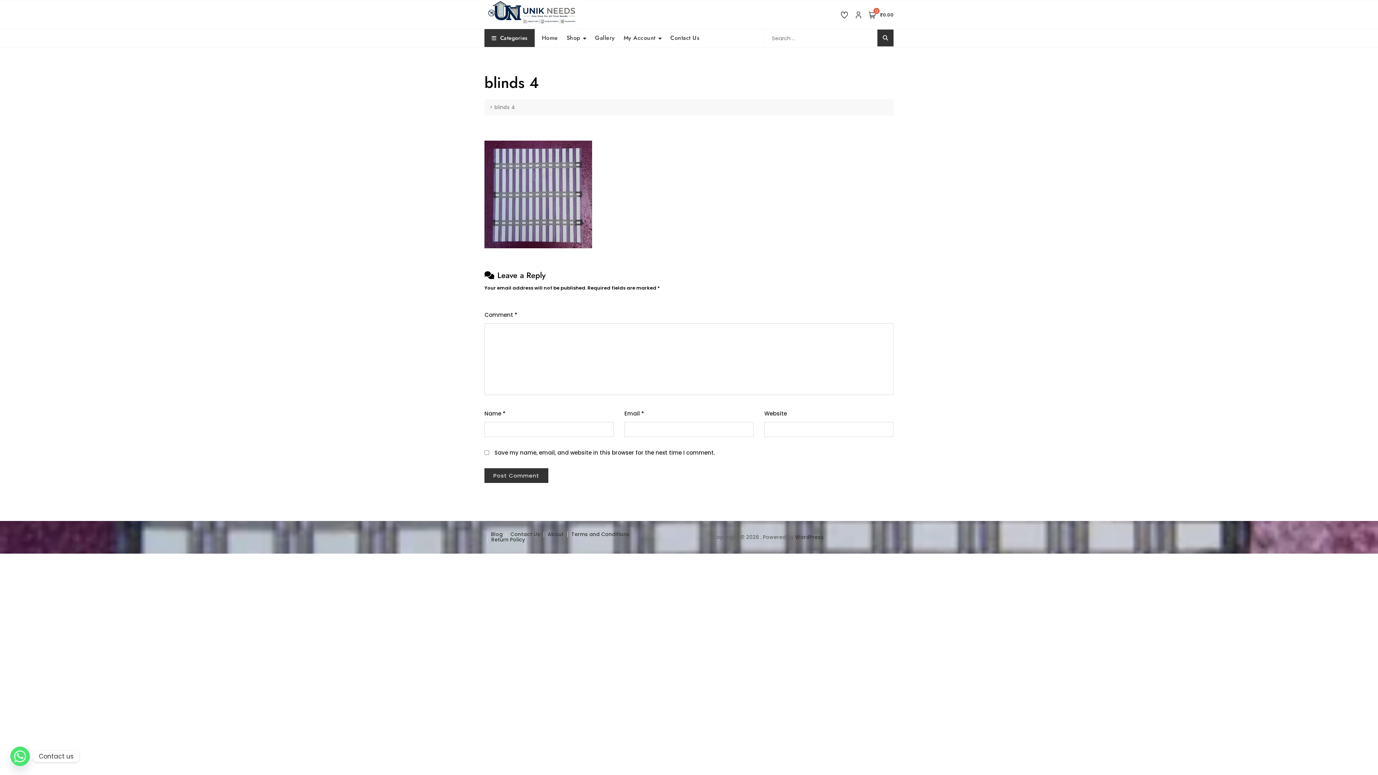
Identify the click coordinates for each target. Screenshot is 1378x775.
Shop (573, 38)
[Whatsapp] (20, 756)
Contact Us (684, 38)
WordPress (809, 537)
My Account (640, 38)
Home (550, 38)
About (556, 534)
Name (495, 413)
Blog (497, 534)
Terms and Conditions (600, 534)
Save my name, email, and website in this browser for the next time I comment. (605, 452)
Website (775, 413)
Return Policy (508, 539)
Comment (500, 315)
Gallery (605, 38)
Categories (514, 38)
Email (634, 413)
